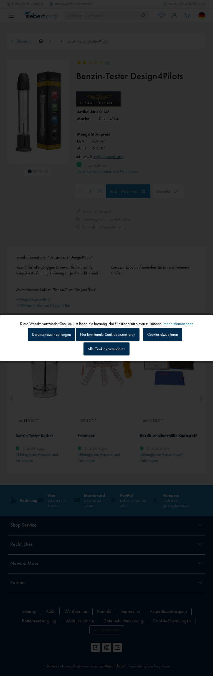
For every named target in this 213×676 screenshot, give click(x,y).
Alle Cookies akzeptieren (106, 348)
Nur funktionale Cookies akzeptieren (107, 334)
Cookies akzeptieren (162, 334)
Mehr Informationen (178, 323)
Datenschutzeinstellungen (51, 334)
